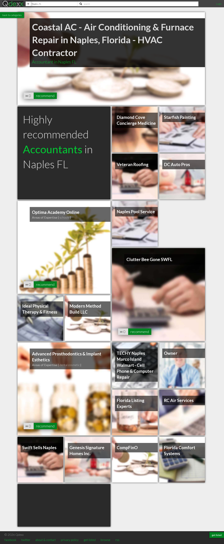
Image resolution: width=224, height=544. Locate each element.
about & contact (45, 540)
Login (219, 3)
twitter (25, 540)
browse (105, 540)
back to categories (12, 15)
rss (117, 540)
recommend (45, 95)
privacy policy (70, 540)
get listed (90, 540)
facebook (10, 540)
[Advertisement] (64, 505)
